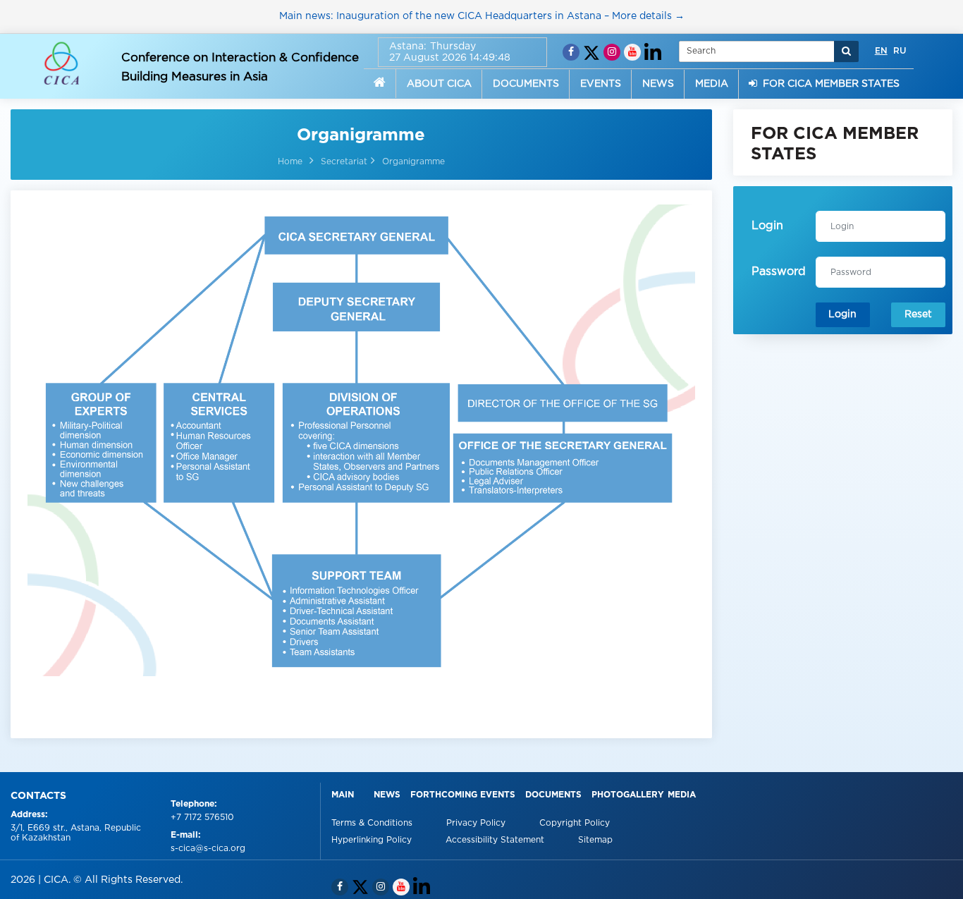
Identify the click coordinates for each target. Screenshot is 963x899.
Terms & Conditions (373, 823)
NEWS (658, 84)
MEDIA (711, 84)
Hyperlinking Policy (373, 840)
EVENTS (600, 84)
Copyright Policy (574, 823)
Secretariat (344, 162)
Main (342, 795)
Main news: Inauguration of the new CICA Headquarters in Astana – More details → (482, 16)
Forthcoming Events (462, 795)
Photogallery (627, 795)
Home (290, 162)
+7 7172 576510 (202, 817)
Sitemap (595, 840)
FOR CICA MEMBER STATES (828, 84)
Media (682, 795)
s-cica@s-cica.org (208, 848)
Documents (553, 795)
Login (842, 314)
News (387, 795)
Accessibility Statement (496, 840)
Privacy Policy (477, 823)
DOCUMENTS (526, 84)
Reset (918, 314)
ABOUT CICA (439, 84)
